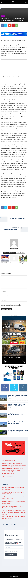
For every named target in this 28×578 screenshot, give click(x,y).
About (11, 573)
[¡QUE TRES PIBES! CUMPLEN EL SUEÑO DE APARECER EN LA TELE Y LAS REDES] (5, 258)
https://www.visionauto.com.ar (8, 460)
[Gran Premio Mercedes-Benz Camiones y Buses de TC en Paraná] (3, 424)
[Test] (14, 258)
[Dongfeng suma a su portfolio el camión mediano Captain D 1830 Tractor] (3, 415)
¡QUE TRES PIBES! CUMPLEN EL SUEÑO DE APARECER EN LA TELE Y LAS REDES (4, 264)
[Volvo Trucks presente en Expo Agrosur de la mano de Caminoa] (3, 398)
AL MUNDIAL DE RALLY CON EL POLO (17, 219)
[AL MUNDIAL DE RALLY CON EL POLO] (3, 219)
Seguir (23, 384)
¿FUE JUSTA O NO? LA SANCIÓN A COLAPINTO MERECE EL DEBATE (13, 517)
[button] (25, 2)
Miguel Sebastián (6, 20)
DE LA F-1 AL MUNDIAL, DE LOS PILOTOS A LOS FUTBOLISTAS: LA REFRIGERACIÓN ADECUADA (22, 264)
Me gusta (4, 384)
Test (10, 262)
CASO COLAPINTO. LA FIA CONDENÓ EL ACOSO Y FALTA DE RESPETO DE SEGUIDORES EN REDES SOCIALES (14, 512)
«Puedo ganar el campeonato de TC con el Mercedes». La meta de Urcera (18, 431)
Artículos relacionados (9, 252)
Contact (16, 573)
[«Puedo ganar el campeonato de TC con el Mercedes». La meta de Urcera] (3, 432)
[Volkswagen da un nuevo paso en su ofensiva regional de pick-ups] (3, 407)
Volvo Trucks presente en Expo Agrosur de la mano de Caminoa (17, 396)
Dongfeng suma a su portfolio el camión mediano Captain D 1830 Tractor (17, 413)
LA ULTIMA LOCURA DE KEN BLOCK (11, 229)
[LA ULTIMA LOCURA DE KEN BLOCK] (24, 229)
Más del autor (21, 252)
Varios (2, 16)
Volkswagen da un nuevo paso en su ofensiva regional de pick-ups (16, 405)
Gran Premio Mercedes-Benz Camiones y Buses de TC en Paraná (18, 422)
